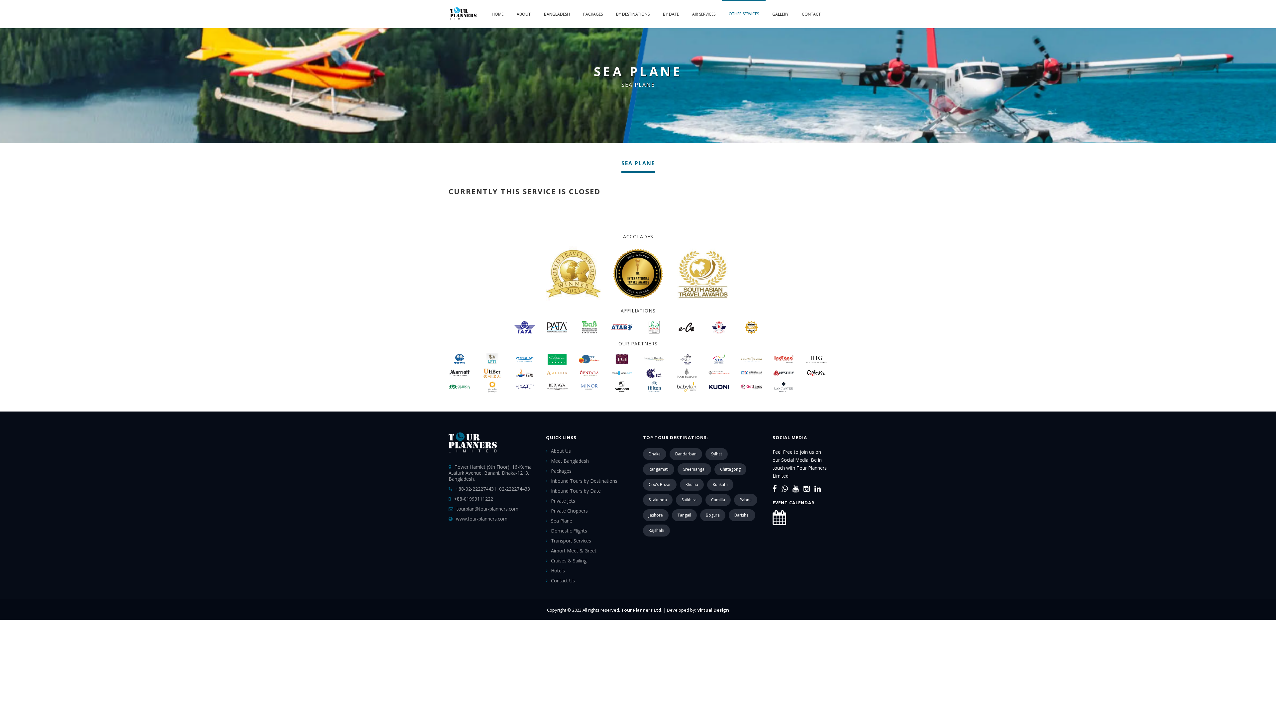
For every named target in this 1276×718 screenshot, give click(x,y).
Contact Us (563, 580)
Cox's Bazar (660, 484)
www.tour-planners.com (481, 519)
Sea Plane (561, 521)
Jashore (656, 515)
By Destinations (633, 14)
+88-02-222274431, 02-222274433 (493, 489)
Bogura (713, 515)
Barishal (742, 515)
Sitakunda (658, 500)
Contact (811, 14)
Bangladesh (557, 14)
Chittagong (730, 469)
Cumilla (718, 500)
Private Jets (563, 501)
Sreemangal (694, 469)
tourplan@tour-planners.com (487, 509)
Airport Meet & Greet (573, 550)
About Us (561, 451)
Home (497, 14)
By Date (671, 14)
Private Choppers (569, 511)
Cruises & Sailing (568, 560)
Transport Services (571, 541)
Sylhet (716, 454)
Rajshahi (656, 530)
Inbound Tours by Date (576, 491)
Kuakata (720, 484)
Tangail (684, 515)
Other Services (744, 14)
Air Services (703, 14)
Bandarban (685, 454)
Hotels (558, 570)
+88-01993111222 (473, 499)
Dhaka (655, 454)
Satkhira (689, 500)
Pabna (746, 500)
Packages (593, 14)
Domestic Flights (569, 531)
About (524, 14)
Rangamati (659, 469)
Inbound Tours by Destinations (584, 481)
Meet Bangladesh (570, 461)
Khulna (692, 484)
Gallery (780, 14)
